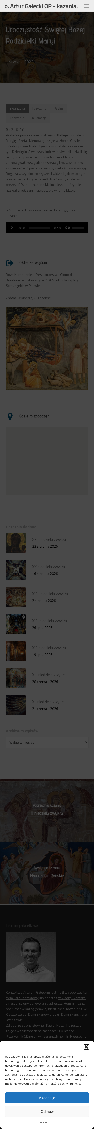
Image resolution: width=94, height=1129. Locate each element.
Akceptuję (47, 1098)
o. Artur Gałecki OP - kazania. (41, 6)
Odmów (47, 1111)
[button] (86, 1046)
